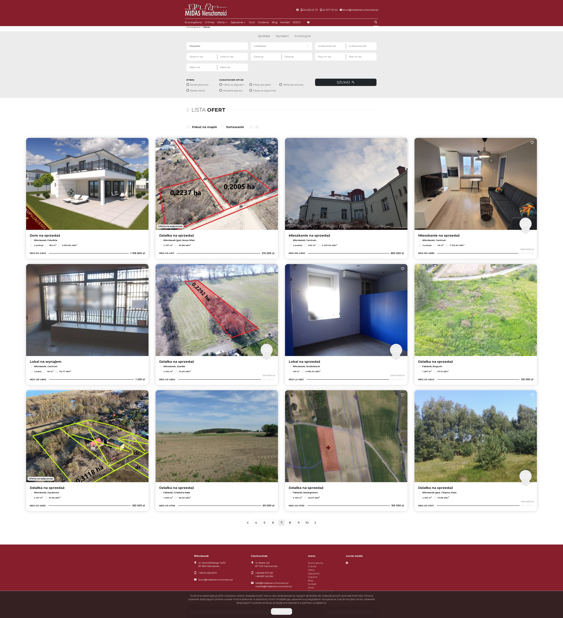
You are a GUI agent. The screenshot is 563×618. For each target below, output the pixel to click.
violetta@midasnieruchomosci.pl (273, 586)
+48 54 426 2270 (207, 572)
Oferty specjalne (262, 84)
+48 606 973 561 (264, 572)
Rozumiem (281, 611)
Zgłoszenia (313, 573)
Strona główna (193, 22)
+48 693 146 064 (264, 576)
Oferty (221, 22)
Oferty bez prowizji (293, 84)
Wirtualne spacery (232, 90)
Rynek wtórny (197, 90)
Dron (252, 22)
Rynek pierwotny (199, 84)
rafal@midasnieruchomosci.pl (271, 583)
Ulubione (263, 22)
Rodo (311, 587)
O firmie (209, 22)
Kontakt (285, 22)
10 (307, 522)
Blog (274, 22)
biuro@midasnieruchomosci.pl (215, 579)
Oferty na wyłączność (264, 90)
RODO (297, 22)
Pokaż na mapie (204, 127)
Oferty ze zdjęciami (233, 84)
